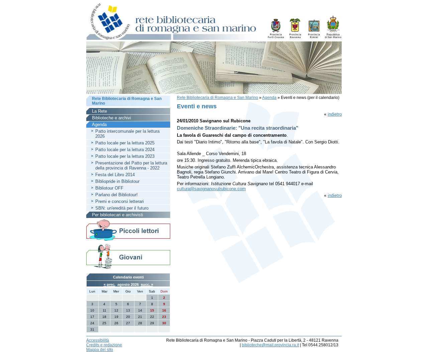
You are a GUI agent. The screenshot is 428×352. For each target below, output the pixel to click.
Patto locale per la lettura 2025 (124, 142)
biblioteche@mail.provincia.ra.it (270, 345)
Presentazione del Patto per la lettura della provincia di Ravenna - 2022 (131, 165)
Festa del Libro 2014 (115, 174)
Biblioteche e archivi (111, 117)
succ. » (147, 284)
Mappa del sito (99, 349)
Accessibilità (97, 340)
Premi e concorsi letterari (119, 201)
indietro (335, 114)
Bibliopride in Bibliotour (117, 181)
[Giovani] (128, 256)
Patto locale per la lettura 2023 (124, 156)
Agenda (269, 98)
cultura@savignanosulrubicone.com (211, 188)
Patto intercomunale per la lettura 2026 (127, 134)
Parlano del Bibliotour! (116, 194)
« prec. (109, 284)
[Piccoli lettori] (128, 231)
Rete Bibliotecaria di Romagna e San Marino (217, 98)
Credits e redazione (104, 345)
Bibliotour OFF (109, 188)
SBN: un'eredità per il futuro (121, 208)
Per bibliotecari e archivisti (117, 214)
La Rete (99, 111)
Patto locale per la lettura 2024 (124, 149)
